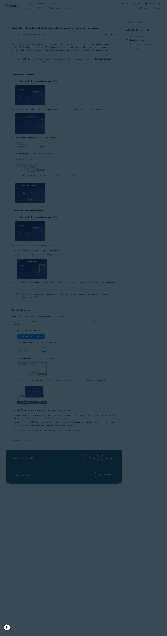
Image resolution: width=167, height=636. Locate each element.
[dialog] (83, 318)
